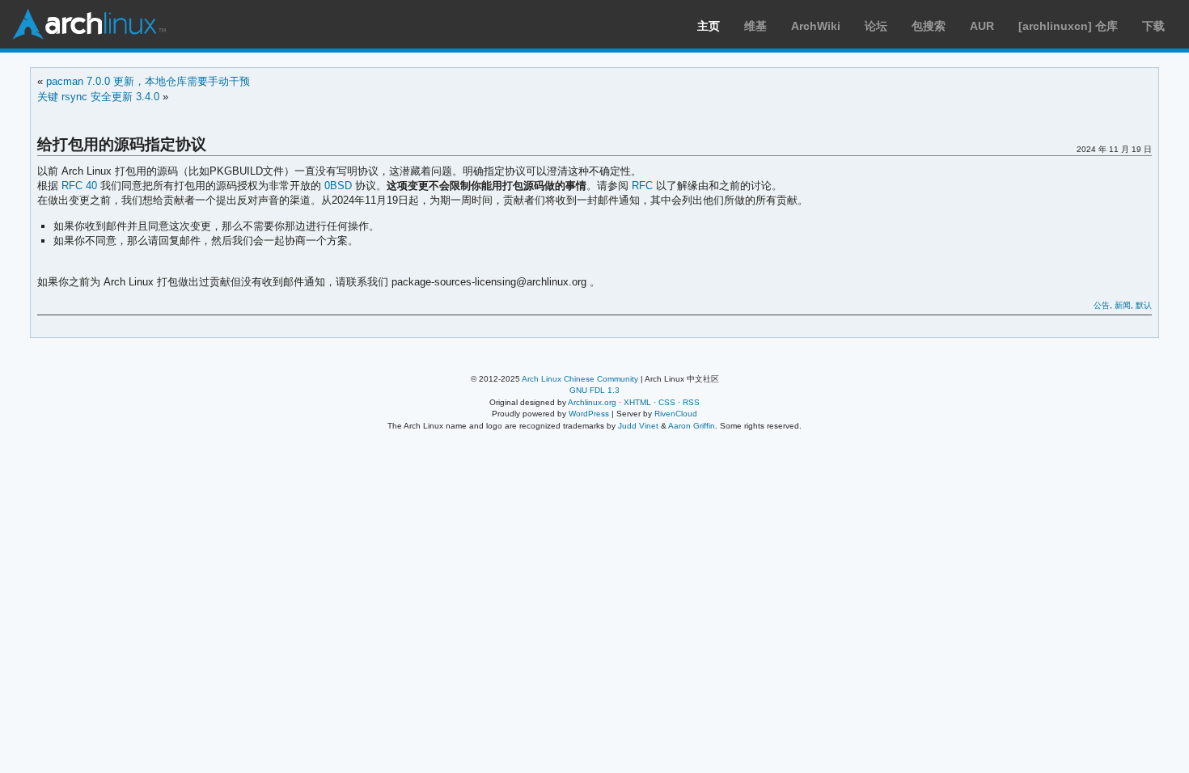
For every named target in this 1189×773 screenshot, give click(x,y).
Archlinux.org (592, 402)
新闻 (1123, 305)
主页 (708, 25)
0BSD (338, 186)
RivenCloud (675, 413)
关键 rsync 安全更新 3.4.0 (98, 97)
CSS (666, 402)
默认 (1144, 305)
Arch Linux (89, 24)
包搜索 (929, 25)
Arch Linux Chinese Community (580, 378)
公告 (1102, 305)
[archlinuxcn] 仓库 (1068, 25)
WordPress (589, 413)
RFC (642, 186)
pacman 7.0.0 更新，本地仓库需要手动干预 (148, 81)
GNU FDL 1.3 (594, 390)
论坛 (876, 25)
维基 (755, 25)
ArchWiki (815, 25)
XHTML (637, 402)
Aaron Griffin (691, 425)
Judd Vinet (638, 425)
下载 (1153, 25)
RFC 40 (79, 186)
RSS (691, 402)
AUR (982, 25)
